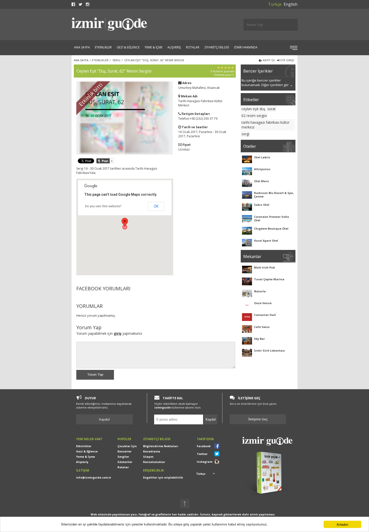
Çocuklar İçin (127, 446)
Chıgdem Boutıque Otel (271, 228)
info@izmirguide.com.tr (93, 477)
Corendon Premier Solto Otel (271, 218)
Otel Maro (261, 181)
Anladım (342, 524)
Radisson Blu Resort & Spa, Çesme (274, 194)
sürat (271, 108)
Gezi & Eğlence (87, 451)
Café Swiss (262, 327)
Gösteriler (124, 462)
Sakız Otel (261, 205)
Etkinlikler (83, 446)
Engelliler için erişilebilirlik (163, 477)
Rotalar (123, 467)
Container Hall (265, 315)
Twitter (202, 454)
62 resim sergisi (254, 115)
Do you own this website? (103, 206)
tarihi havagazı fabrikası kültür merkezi (265, 124)
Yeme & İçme (85, 456)
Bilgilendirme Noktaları (160, 446)
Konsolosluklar (154, 462)
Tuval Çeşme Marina (269, 279)
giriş (117, 333)
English (290, 4)
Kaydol (104, 419)
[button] (124, 222)
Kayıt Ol (268, 60)
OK (156, 206)
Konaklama (151, 451)
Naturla (260, 291)
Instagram (204, 461)
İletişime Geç (258, 419)
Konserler (124, 451)
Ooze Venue (263, 303)
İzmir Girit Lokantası (269, 350)
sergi (245, 133)
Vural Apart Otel (266, 240)
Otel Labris (262, 157)
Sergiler (123, 456)
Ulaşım (148, 456)
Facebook (204, 446)
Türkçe (274, 4)
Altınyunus (262, 169)
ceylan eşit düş (253, 108)
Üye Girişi (286, 60)
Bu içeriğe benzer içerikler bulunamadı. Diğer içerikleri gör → (267, 82)
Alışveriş (82, 462)
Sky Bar (259, 339)
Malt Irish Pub (264, 267)
